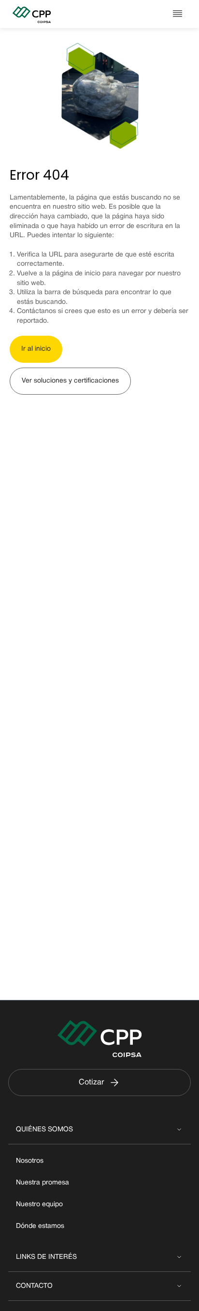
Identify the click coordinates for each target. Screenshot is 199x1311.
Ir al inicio (36, 349)
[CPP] (46, 14)
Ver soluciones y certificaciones (70, 381)
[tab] (99, 1129)
